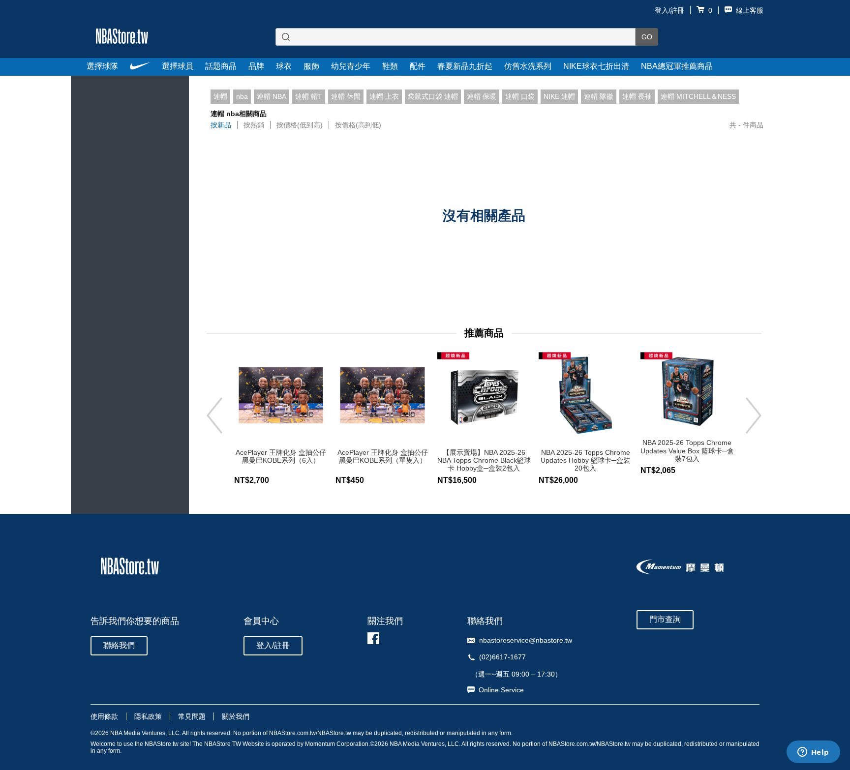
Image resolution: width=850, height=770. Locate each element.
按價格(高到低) (358, 125)
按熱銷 (253, 125)
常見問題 (192, 716)
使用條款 (104, 716)
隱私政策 (148, 716)
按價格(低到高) (299, 125)
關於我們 (235, 716)
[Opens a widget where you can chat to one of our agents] (813, 752)
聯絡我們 (119, 645)
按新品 (221, 125)
